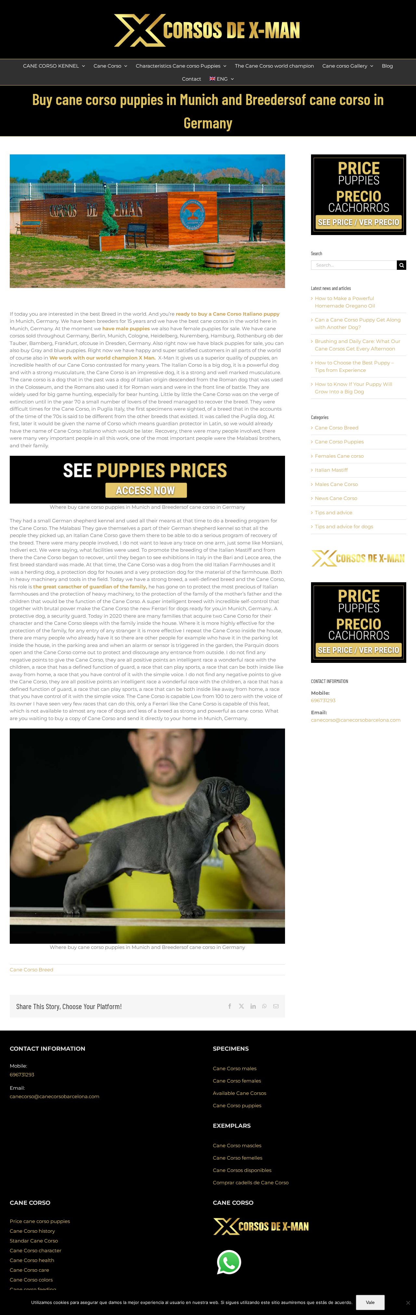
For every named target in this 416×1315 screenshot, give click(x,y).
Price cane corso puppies (40, 1221)
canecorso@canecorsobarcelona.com (356, 720)
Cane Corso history (32, 1231)
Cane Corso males (234, 1068)
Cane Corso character (35, 1250)
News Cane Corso (336, 498)
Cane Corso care (29, 1270)
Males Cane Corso (336, 484)
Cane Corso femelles (237, 1158)
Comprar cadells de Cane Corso (251, 1182)
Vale (370, 1302)
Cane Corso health (32, 1260)
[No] (408, 1302)
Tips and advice (333, 512)
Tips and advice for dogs (344, 526)
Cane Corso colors (31, 1280)
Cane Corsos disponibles (242, 1170)
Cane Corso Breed (31, 970)
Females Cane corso (339, 456)
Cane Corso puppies (237, 1105)
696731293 (323, 700)
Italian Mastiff (331, 470)
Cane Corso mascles (237, 1145)
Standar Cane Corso (34, 1241)
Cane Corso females (237, 1081)
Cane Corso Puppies (339, 442)
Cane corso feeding (33, 1289)
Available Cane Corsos (239, 1093)
